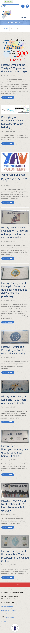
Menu (23, 17)
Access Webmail (6, 614)
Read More (7, 97)
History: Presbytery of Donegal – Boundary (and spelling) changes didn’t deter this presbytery (14, 290)
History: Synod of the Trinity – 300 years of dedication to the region (14, 68)
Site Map (3, 621)
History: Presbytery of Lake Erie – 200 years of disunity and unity (13, 400)
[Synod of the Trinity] (7, 14)
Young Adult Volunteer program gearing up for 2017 (14, 178)
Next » (17, 584)
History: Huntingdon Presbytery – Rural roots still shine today (13, 350)
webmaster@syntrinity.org (8, 610)
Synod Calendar (9, 617)
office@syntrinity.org (7, 606)
